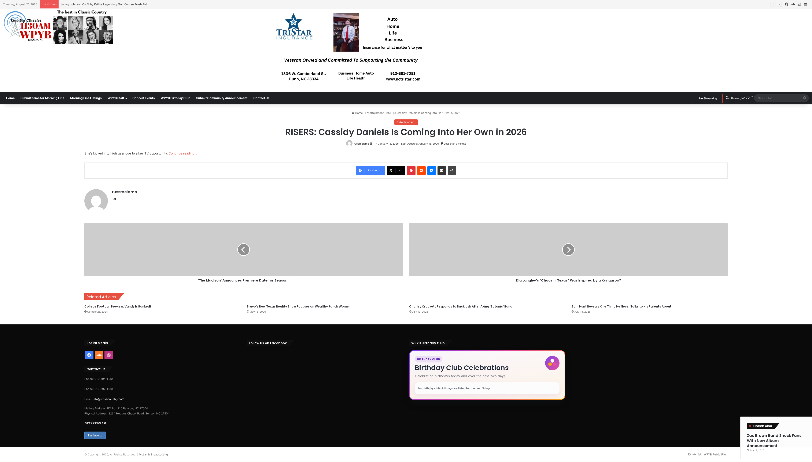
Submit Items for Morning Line (42, 98)
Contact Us (261, 98)
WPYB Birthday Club (175, 98)
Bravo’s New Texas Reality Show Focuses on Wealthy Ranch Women (299, 306)
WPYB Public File (95, 422)
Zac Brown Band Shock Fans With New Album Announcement (774, 440)
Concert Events (143, 98)
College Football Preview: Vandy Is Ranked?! (118, 306)
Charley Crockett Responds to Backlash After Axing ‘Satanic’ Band (460, 306)
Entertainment (374, 113)
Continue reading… (183, 153)
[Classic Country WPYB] (58, 27)
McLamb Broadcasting (153, 454)
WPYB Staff (116, 98)
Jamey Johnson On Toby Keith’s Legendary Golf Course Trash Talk (104, 4)
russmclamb (361, 143)
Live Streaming (707, 98)
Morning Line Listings (86, 98)
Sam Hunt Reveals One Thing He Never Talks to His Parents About (621, 306)
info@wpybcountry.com (108, 399)
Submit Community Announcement (221, 98)
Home (10, 98)
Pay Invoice (95, 435)
